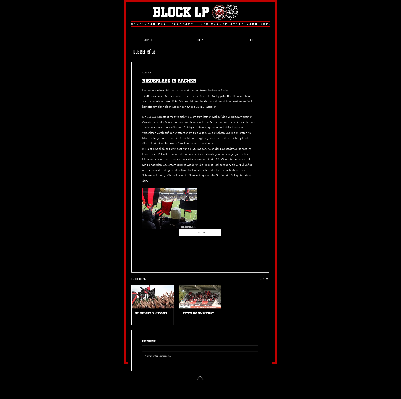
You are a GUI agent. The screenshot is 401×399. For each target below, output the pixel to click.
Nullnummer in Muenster (151, 313)
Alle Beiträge (143, 52)
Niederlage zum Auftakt (198, 313)
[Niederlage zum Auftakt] (200, 296)
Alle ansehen (264, 279)
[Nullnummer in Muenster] (153, 296)
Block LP (181, 12)
